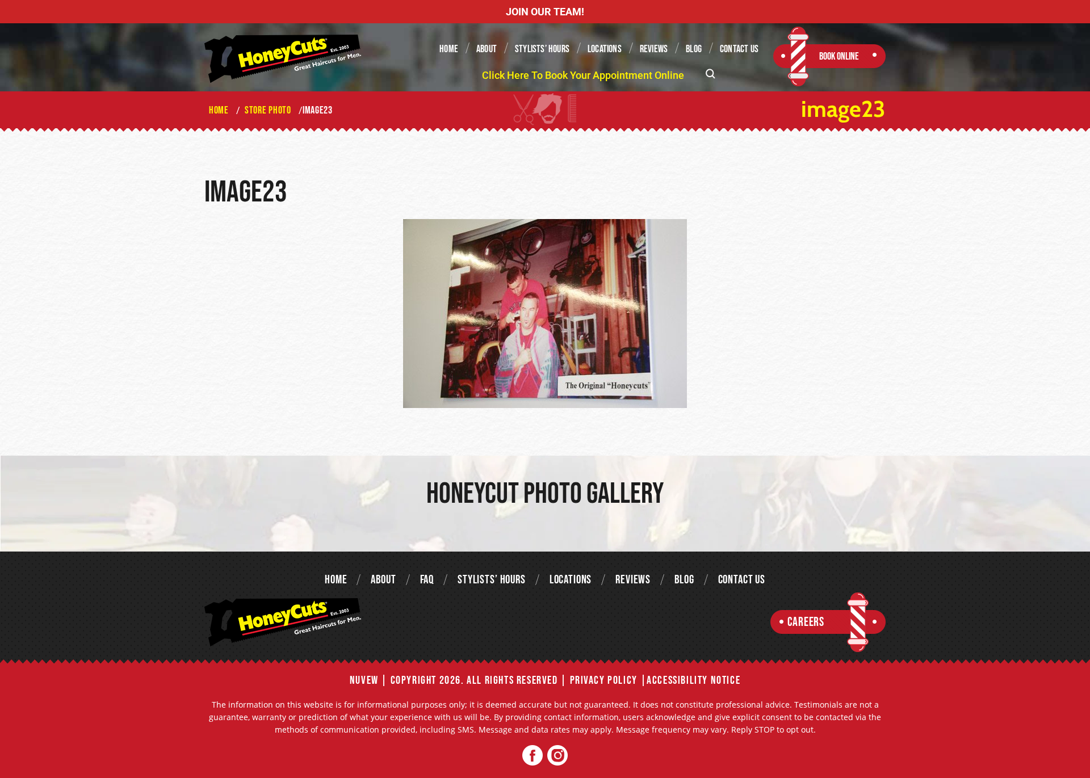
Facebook (533, 756)
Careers (805, 622)
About (486, 49)
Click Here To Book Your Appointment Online (583, 75)
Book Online (839, 56)
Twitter (557, 756)
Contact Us (739, 49)
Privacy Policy (604, 680)
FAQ (427, 580)
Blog (694, 49)
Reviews (654, 49)
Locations (605, 49)
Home (448, 49)
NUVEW (364, 680)
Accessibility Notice (693, 680)
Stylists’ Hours (542, 49)
